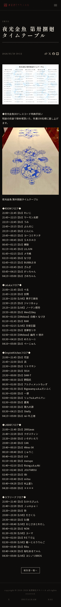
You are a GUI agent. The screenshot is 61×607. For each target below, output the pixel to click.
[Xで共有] (49, 53)
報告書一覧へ (30, 570)
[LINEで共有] (57, 53)
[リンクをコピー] (46, 53)
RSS (50, 599)
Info (5, 21)
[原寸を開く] (30, 84)
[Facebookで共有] (53, 53)
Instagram (29, 599)
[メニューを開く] (55, 5)
